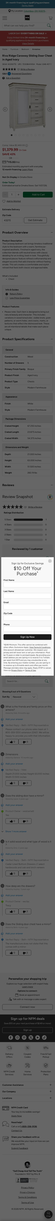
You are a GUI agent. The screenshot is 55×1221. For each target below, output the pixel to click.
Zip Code (8, 613)
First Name (9, 580)
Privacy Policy (16, 670)
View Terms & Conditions (39, 647)
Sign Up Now (27, 636)
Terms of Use (30, 670)
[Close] (50, 561)
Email (6, 602)
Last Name (9, 591)
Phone (7, 625)
